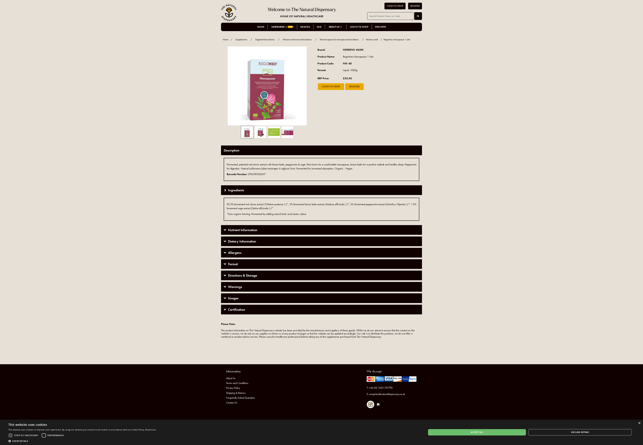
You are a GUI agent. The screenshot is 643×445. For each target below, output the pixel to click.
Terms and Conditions (237, 383)
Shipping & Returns (236, 392)
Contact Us (231, 402)
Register (415, 6)
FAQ (319, 26)
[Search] (418, 16)
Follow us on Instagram (370, 404)
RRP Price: (323, 78)
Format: (321, 70)
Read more (150, 429)
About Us (230, 378)
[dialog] (321, 432)
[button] (226, 86)
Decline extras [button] (580, 432)
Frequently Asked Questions (240, 397)
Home (260, 26)
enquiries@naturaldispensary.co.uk (387, 394)
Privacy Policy (233, 387)
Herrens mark (372, 39)
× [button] (639, 423)
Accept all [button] (477, 432)
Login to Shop (395, 6)
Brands (305, 26)
